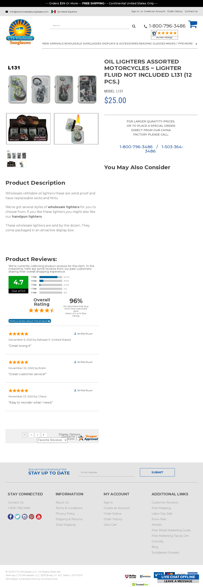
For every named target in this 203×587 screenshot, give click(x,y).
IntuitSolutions (49, 578)
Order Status (112, 513)
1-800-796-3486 (137, 146)
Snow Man (159, 519)
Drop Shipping (66, 524)
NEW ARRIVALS (53, 43)
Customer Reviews (165, 502)
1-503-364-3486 (164, 149)
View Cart (110, 524)
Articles (157, 524)
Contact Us (191, 11)
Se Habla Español (67, 11)
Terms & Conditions (69, 508)
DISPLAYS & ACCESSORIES (120, 43)
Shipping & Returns (69, 519)
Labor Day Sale (162, 513)
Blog (155, 547)
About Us (62, 502)
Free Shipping (161, 508)
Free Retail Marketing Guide (171, 530)
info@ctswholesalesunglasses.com (29, 11)
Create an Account (154, 11)
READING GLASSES (152, 43)
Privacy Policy (65, 513)
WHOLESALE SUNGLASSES (82, 43)
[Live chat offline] (178, 579)
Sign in (135, 11)
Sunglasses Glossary (165, 552)
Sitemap (10, 575)
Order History (175, 11)
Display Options (69, 434)
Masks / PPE (175, 43)
